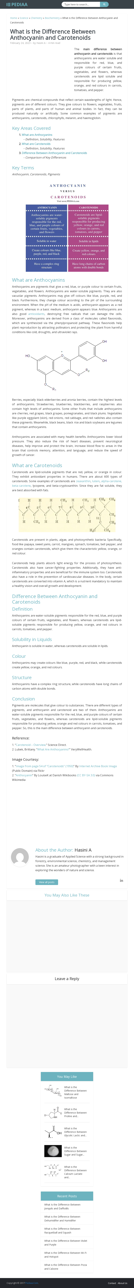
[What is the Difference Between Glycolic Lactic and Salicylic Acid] (54, 1132)
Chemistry (36, 18)
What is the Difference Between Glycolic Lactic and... (75, 1132)
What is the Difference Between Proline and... (75, 1112)
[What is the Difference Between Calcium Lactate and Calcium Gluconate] (54, 1170)
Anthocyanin (24, 775)
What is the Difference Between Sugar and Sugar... (75, 1151)
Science (24, 18)
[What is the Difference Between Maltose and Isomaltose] (54, 1091)
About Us (122, 1283)
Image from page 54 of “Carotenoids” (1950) (44, 766)
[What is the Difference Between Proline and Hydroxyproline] (54, 1113)
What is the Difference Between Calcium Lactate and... (75, 1172)
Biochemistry (52, 18)
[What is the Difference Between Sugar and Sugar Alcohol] (54, 1151)
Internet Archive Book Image (98, 766)
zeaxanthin (83, 481)
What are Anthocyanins (37, 135)
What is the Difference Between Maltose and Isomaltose (75, 1092)
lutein (96, 481)
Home (13, 18)
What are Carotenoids (36, 144)
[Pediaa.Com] (17, 4)
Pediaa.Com (31, 1283)
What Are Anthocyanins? (53, 749)
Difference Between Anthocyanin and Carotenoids (54, 153)
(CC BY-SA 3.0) (86, 775)
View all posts (46, 882)
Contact (112, 1283)
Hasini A (41, 43)
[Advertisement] (43, 71)
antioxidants (36, 314)
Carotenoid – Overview (31, 745)
